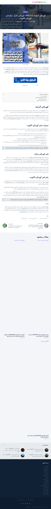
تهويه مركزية (45, 492)
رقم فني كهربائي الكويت (41, 100)
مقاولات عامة (45, 489)
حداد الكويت (46, 469)
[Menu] (3, 2)
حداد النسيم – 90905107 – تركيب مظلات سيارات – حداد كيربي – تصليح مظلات (12, 450)
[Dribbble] (23, 503)
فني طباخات (45, 484)
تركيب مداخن (45, 493)
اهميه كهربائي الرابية (44, 218)
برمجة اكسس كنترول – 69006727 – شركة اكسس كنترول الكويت (36, 455)
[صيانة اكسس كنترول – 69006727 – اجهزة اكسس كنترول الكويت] (46, 450)
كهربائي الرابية (43, 96)
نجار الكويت (46, 490)
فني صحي (46, 472)
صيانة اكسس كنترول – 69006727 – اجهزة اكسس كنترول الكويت (34, 450)
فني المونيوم (45, 479)
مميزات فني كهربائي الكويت (40, 97)
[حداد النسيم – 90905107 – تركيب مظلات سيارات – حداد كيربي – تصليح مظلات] (23, 450)
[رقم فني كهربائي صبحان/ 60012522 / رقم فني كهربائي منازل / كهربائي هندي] (37, 286)
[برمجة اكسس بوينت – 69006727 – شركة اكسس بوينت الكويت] (23, 455)
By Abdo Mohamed (30, 499)
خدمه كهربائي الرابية (33, 218)
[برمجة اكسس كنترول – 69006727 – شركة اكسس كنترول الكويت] (46, 455)
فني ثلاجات (46, 482)
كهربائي (46, 466)
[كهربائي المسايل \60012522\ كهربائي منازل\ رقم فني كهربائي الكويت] (37, 387)
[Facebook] (29, 503)
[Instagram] (25, 503)
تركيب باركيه (45, 475)
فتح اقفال (46, 480)
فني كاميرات (45, 470)
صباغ (47, 477)
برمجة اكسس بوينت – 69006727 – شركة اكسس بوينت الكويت (11, 455)
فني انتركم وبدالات (44, 485)
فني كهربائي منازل (42, 98)
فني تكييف (46, 474)
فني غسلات (46, 487)
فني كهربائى (25, 11)
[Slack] (21, 503)
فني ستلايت (46, 467)
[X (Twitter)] (27, 503)
